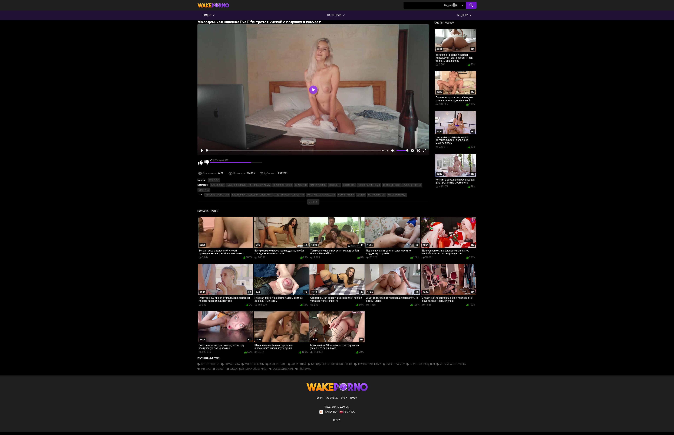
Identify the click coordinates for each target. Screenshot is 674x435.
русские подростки (217, 195)
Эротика (204, 190)
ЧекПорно (330, 411)
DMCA (353, 398)
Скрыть (313, 202)
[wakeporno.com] (213, 8)
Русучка (349, 411)
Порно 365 (349, 185)
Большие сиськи (236, 185)
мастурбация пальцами (321, 195)
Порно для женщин (369, 185)
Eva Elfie (214, 180)
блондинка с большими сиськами (251, 195)
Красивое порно (282, 185)
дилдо (361, 195)
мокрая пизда (376, 195)
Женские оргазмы (260, 185)
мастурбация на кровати (289, 195)
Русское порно (412, 185)
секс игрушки (346, 195)
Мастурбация (318, 185)
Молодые (334, 185)
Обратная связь (327, 398)
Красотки (301, 185)
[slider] (293, 150)
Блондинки (217, 185)
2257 (344, 398)
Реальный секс (391, 185)
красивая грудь (397, 195)
